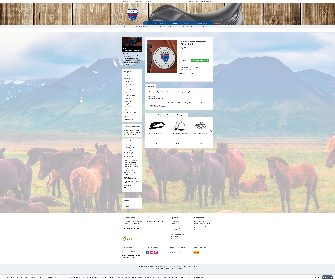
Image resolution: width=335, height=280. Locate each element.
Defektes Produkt (175, 221)
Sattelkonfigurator (129, 119)
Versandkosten (163, 266)
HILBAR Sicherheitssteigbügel (178, 133)
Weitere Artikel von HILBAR (157, 107)
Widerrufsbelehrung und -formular (131, 182)
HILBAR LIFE (127, 75)
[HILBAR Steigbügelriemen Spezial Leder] (157, 125)
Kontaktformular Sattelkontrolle (129, 153)
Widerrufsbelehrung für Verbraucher (178, 235)
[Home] (155, 23)
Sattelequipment (130, 92)
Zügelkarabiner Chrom (200, 133)
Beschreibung (150, 86)
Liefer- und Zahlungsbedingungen (130, 178)
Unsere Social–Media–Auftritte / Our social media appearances (203, 225)
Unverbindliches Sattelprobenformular (130, 171)
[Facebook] (147, 252)
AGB (125, 187)
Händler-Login (128, 150)
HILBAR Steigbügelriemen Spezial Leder (156, 134)
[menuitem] (206, 1)
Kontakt (126, 175)
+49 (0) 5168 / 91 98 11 (131, 255)
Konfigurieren (327, 277)
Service (126, 116)
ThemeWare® (178, 268)
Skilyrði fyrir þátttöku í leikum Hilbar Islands (130, 163)
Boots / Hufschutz (130, 112)
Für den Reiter (129, 84)
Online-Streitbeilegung (130, 160)
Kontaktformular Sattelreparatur (129, 157)
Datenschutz (127, 185)
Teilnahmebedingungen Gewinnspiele (131, 167)
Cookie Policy (127, 145)
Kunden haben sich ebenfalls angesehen (174, 115)
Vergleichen (184, 67)
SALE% (127, 110)
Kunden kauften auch (152, 115)
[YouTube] (151, 252)
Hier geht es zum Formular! (131, 228)
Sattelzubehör (129, 90)
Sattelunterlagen (130, 95)
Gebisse (127, 98)
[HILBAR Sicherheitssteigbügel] (179, 125)
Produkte (127, 78)
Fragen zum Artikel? (187, 69)
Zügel (127, 104)
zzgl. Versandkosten (190, 50)
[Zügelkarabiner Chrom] (201, 125)
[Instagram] (156, 252)
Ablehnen (318, 277)
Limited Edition (129, 81)
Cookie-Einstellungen (130, 147)
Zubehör (127, 107)
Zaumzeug (128, 101)
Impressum (127, 190)
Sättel (127, 87)
